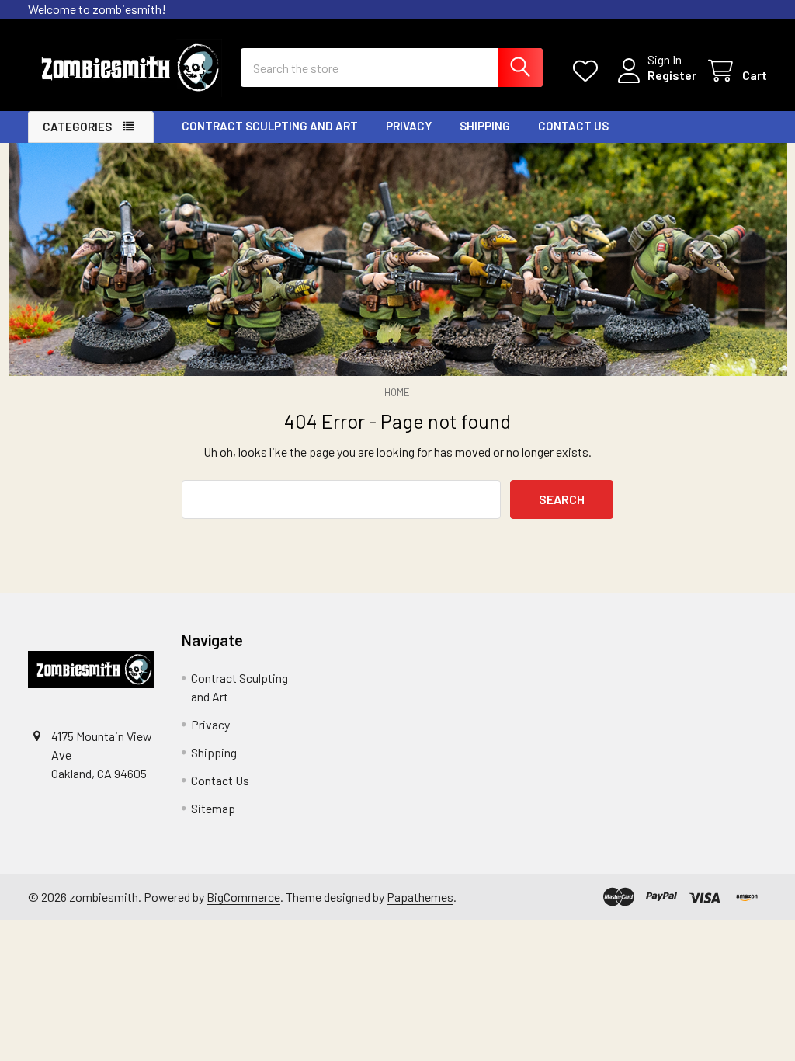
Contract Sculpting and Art (270, 126)
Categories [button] (77, 127)
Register (671, 75)
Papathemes (420, 896)
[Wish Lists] (589, 71)
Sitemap (213, 808)
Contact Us (573, 126)
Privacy (409, 126)
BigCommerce (243, 896)
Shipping (485, 126)
